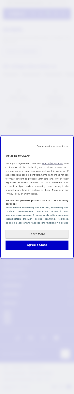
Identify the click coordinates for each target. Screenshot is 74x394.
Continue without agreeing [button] (52, 146)
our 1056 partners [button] (52, 163)
